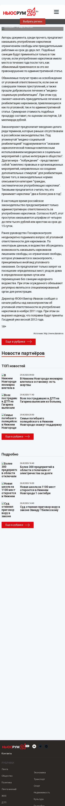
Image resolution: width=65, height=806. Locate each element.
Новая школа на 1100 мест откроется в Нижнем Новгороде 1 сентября (38, 490)
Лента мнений (9, 789)
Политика (7, 782)
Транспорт (39, 779)
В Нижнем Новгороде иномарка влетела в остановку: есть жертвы (41, 382)
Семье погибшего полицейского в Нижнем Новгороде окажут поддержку (41, 421)
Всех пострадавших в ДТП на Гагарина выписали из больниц (40, 400)
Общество (7, 776)
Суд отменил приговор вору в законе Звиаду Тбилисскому (40, 508)
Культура (39, 799)
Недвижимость (42, 792)
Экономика (40, 772)
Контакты (7, 753)
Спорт (37, 786)
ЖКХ (4, 796)
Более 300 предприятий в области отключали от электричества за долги (37, 470)
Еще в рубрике (15, 341)
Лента (5, 769)
